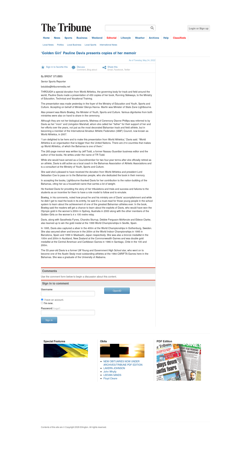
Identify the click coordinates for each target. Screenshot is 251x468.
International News (108, 44)
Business (81, 37)
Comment (81, 69)
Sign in (49, 320)
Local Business (74, 44)
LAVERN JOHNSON (114, 368)
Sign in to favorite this (57, 66)
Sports (68, 37)
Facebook (118, 69)
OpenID (117, 290)
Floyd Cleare (110, 378)
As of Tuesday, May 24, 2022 (142, 60)
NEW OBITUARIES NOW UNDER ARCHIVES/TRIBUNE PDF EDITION (122, 363)
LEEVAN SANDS (112, 375)
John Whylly (109, 371)
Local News (48, 44)
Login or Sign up (198, 28)
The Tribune (66, 27)
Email (110, 69)
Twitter (127, 69)
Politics (60, 44)
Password (50, 308)
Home (46, 37)
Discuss (81, 66)
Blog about (92, 69)
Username (47, 289)
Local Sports (90, 44)
